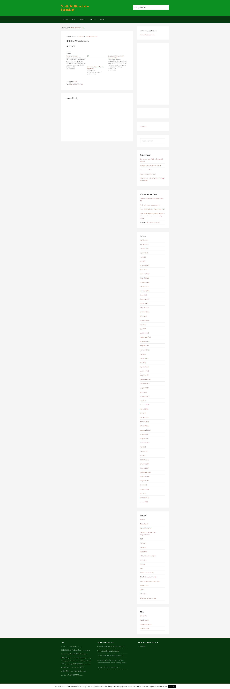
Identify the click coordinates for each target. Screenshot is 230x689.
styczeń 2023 (144, 248)
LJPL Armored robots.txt (148, 556)
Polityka (142, 564)
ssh (75, 667)
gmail (85, 654)
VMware (72, 671)
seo (66, 667)
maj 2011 (143, 447)
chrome (80, 650)
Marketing (143, 560)
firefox (80, 654)
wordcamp (64, 675)
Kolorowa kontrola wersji (147, 174)
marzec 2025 (144, 240)
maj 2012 (143, 400)
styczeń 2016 (144, 286)
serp (69, 667)
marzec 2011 (144, 451)
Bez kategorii (144, 524)
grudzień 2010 (144, 464)
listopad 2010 (144, 468)
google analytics (71, 658)
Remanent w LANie (146, 170)
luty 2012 (143, 413)
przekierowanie (86, 664)
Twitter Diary (144, 585)
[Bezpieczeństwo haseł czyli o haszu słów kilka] (118, 63)
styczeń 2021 (144, 253)
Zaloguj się (143, 616)
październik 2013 (145, 337)
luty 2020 (143, 261)
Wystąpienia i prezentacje (148, 598)
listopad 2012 (144, 375)
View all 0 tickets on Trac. (147, 35)
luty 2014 (143, 329)
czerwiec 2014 (144, 320)
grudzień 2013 (144, 333)
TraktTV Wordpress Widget (148, 577)
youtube (81, 675)
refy (141, 209)
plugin (71, 664)
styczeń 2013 (144, 367)
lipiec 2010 (143, 485)
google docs (86, 658)
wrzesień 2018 (144, 265)
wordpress (73, 674)
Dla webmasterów (146, 528)
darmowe (87, 650)
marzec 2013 (144, 358)
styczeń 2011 (144, 459)
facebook (73, 653)
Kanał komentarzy (145, 624)
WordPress (143, 594)
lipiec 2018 (143, 269)
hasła (81, 84)
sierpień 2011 (144, 438)
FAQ (75, 81)
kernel (80, 661)
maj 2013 (143, 354)
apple (81, 647)
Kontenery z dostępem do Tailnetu (150, 165)
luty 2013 (143, 362)
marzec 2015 (144, 303)
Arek (141, 205)
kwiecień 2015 (144, 299)
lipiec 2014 (143, 316)
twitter (82, 667)
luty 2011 (143, 455)
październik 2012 (145, 379)
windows (85, 671)
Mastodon (143, 126)
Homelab (143, 543)
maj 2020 (143, 257)
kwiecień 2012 (144, 405)
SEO (141, 568)
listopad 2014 (144, 307)
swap (77, 667)
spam (72, 667)
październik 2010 (145, 472)
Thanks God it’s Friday (147, 572)
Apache (78, 647)
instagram (75, 661)
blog (76, 650)
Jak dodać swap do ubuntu (152, 205)
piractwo (67, 664)
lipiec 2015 (143, 295)
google (64, 657)
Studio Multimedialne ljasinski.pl (75, 7)
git (83, 654)
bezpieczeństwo (74, 84)
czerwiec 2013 (144, 350)
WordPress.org (145, 628)
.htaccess (66, 647)
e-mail (66, 654)
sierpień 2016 (144, 278)
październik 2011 (145, 430)
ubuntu (142, 589)
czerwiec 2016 (144, 282)
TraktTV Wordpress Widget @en (150, 581)
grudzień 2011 (144, 421)
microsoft (85, 661)
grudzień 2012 (144, 371)
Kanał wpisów (144, 620)
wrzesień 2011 (144, 434)
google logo (66, 661)
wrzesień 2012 (144, 383)
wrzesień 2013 (144, 341)
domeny (63, 654)
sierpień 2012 (144, 388)
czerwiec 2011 (144, 443)
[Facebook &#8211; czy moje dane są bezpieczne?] (96, 60)
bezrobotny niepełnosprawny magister (152, 213)
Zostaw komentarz (91, 36)
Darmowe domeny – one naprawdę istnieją (111, 663)
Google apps (79, 658)
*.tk (62, 647)
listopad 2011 (144, 426)
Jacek (142, 198)
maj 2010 (143, 493)
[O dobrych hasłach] (76, 62)
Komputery (143, 551)
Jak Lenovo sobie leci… (153, 222)
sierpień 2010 (144, 481)
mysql (89, 661)
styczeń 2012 (144, 417)
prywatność (78, 663)
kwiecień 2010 (144, 497)
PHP (63, 663)
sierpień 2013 (144, 345)
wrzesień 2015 (144, 291)
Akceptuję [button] (171, 686)
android (72, 647)
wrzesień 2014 (144, 312)
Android (142, 519)
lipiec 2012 (143, 392)
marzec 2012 (144, 409)
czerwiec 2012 (144, 396)
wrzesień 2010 (144, 476)
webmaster (78, 671)
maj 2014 (143, 324)
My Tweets (142, 646)
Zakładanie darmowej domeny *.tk (154, 209)
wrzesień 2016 (144, 274)
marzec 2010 (144, 502)
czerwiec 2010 (144, 489)
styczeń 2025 (144, 244)
